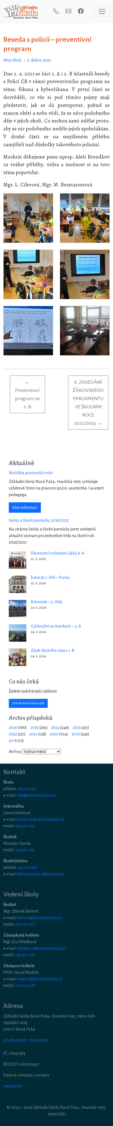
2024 (55, 727)
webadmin (12, 1086)
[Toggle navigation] (102, 11)
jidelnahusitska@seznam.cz (41, 874)
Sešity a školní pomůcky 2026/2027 (39, 520)
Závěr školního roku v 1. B (52, 650)
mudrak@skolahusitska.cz (39, 979)
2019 (76, 734)
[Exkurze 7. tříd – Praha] (17, 584)
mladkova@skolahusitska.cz (41, 948)
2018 (13, 740)
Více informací (24, 507)
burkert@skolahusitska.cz (39, 918)
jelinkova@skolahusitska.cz (40, 819)
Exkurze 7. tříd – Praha (50, 577)
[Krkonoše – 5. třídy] (17, 608)
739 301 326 (24, 850)
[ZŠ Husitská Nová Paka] (20, 11)
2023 (77, 727)
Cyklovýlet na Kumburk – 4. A (56, 626)
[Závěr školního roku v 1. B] (17, 657)
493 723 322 (27, 789)
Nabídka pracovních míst (31, 473)
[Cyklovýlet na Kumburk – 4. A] (17, 633)
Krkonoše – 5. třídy (47, 602)
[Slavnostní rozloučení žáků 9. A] (17, 560)
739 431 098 (25, 955)
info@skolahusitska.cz (36, 795)
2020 (54, 734)
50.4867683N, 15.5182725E (25, 1040)
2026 (13, 727)
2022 (13, 734)
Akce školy (12, 60)
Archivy (15, 751)
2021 (33, 734)
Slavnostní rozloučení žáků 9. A (57, 553)
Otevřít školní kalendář (28, 703)
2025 (34, 727)
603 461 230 (25, 826)
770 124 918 (25, 985)
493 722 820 (28, 867)
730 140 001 (25, 924)
